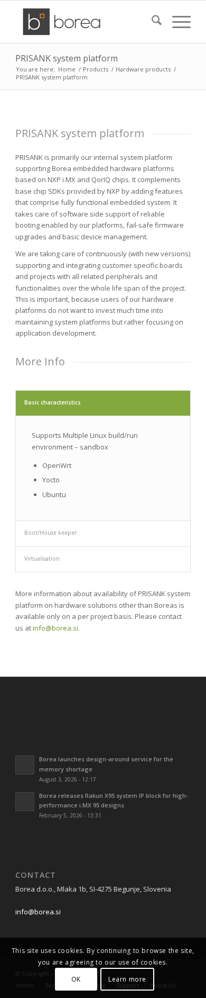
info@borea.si (55, 628)
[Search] (151, 22)
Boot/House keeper (50, 532)
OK (76, 979)
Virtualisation (42, 558)
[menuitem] (151, 22)
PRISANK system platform (66, 58)
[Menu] (176, 22)
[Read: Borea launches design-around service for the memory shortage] (24, 765)
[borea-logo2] (85, 22)
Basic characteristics (52, 402)
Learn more (127, 979)
